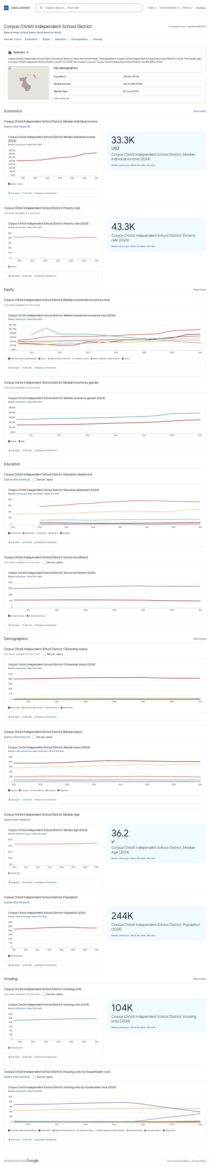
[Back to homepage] (6, 8)
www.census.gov (61, 98)
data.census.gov (35, 494)
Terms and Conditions (178, 1160)
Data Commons (20, 7)
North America (45, 32)
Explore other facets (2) (17, 126)
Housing (97, 39)
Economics (31, 39)
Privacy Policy (199, 1160)
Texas (16, 32)
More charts (200, 111)
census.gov (20, 144)
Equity (46, 39)
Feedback (201, 7)
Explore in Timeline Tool (47, 193)
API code (28, 193)
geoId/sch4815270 (197, 26)
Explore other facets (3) (17, 737)
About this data (34, 144)
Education (60, 39)
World (57, 32)
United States (28, 32)
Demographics (79, 39)
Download (15, 193)
